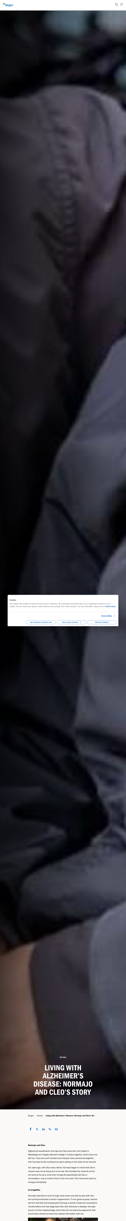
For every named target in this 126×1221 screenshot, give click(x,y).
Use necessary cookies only (41, 622)
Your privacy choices (70, 622)
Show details (106, 616)
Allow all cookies (102, 622)
